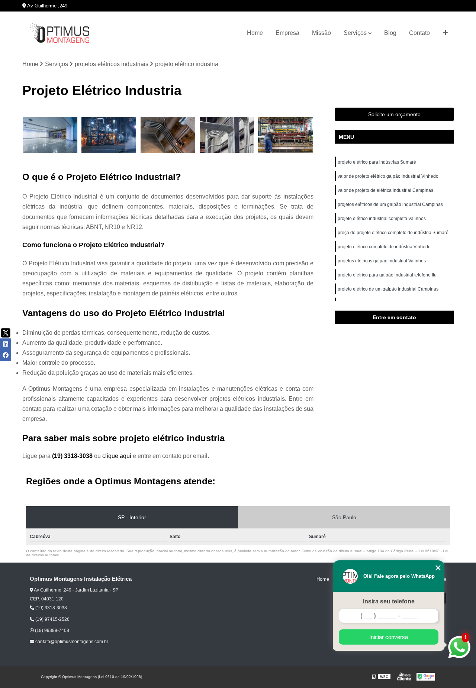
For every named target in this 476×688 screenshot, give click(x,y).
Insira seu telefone (389, 601)
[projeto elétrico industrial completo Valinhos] (285, 135)
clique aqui (116, 456)
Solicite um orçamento (394, 114)
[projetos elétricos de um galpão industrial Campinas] (227, 135)
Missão (321, 33)
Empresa (287, 33)
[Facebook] (5, 355)
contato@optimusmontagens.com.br (71, 641)
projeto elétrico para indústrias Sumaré (377, 162)
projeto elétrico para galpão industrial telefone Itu (388, 275)
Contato (419, 33)
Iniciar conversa (388, 637)
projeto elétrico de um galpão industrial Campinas (388, 289)
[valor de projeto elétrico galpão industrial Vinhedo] (109, 135)
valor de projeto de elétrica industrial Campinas (385, 190)
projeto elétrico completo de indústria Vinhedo (385, 246)
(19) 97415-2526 (52, 619)
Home (255, 33)
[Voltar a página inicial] (59, 33)
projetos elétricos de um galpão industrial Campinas (390, 204)
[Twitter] (5, 332)
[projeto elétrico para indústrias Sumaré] (50, 135)
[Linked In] (5, 344)
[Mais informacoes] (445, 33)
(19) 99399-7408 (51, 630)
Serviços (355, 33)
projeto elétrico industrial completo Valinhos (382, 218)
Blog (390, 33)
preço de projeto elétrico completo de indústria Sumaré (393, 232)
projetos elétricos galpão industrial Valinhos (382, 260)
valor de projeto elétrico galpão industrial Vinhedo (389, 176)
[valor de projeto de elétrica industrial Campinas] (168, 135)
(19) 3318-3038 (73, 456)
